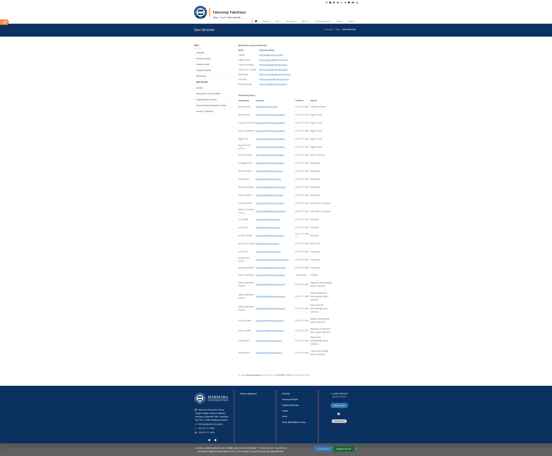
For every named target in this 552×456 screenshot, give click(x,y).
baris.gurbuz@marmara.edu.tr (269, 195)
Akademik (290, 21)
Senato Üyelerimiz (204, 111)
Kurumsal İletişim (290, 399)
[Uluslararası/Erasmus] (337, 2)
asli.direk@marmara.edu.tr (268, 227)
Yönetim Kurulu (203, 58)
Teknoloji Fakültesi (253, 375)
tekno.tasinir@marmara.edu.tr (273, 84)
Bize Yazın (340, 405)
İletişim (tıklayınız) (248, 393)
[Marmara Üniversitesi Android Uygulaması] (209, 440)
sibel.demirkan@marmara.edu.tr (270, 284)
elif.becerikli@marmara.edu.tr (269, 171)
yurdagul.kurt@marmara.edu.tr (270, 163)
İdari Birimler (202, 82)
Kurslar (199, 87)
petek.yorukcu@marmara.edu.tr (270, 275)
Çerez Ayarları (339, 421)
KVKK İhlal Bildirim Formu (294, 422)
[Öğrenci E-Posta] (326, 2)
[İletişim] (341, 2)
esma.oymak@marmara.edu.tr (270, 320)
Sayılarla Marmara (290, 405)
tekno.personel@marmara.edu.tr (274, 79)
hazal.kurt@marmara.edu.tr (268, 179)
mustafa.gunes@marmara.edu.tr (271, 187)
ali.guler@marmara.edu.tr (267, 243)
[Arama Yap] (357, 3)
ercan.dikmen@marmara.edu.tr (270, 155)
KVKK (284, 416)
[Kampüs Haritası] (345, 2)
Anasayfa (328, 29)
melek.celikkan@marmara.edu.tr (270, 211)
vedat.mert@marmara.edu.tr (269, 340)
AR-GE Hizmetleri (322, 21)
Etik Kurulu (201, 76)
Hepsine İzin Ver (344, 449)
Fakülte (265, 21)
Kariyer (285, 410)
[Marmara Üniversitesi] (200, 12)
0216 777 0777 (339, 396)
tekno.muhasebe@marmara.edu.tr (275, 74)
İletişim (351, 21)
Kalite (338, 21)
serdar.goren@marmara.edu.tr (270, 203)
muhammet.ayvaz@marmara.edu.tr (272, 259)
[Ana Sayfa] (255, 21)
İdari (277, 21)
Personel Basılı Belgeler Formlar (211, 105)
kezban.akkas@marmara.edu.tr (270, 235)
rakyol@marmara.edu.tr (267, 106)
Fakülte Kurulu (203, 64)
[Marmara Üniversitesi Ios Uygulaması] (215, 440)
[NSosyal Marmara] (338, 414)
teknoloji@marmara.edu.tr (271, 55)
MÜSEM (286, 393)
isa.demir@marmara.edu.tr (268, 219)
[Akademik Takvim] (333, 2)
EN (353, 2)
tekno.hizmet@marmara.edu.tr (273, 69)
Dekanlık (200, 52)
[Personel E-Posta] (330, 2)
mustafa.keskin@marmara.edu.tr (271, 267)
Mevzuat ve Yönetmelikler (208, 93)
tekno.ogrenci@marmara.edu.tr (273, 59)
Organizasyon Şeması (206, 99)
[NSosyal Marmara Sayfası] (348, 2)
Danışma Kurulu (203, 70)
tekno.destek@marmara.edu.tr (273, 64)
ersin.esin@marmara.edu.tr (268, 251)
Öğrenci (305, 21)
